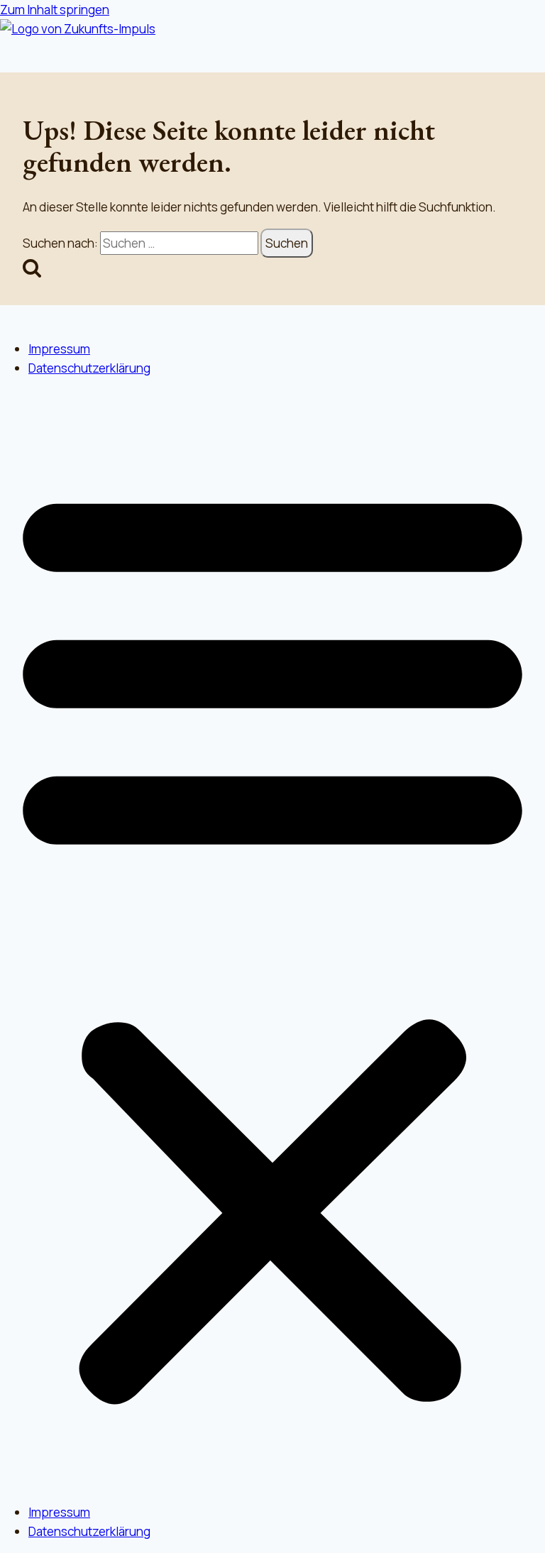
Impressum (59, 349)
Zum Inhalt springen (54, 9)
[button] (272, 940)
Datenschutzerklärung (89, 368)
